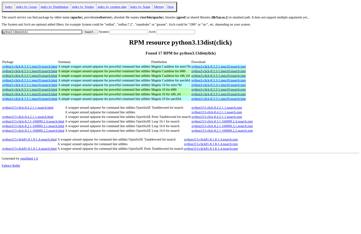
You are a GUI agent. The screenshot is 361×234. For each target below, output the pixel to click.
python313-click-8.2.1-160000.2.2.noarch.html (33, 130)
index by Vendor (83, 7)
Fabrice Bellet (11, 165)
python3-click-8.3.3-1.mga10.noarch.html (29, 66)
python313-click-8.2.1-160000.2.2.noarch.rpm (222, 130)
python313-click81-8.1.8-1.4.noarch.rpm (211, 139)
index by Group (26, 7)
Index (9, 7)
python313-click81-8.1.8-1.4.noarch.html (29, 139)
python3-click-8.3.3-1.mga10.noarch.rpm (218, 66)
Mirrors (159, 7)
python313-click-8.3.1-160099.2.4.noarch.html (33, 121)
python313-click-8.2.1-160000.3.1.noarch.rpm (222, 126)
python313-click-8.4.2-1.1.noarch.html (27, 107)
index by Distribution (55, 7)
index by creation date (112, 7)
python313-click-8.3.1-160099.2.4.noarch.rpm (222, 121)
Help (170, 7)
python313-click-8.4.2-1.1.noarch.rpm (217, 107)
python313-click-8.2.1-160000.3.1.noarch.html (33, 126)
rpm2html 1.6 (29, 158)
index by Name (140, 7)
